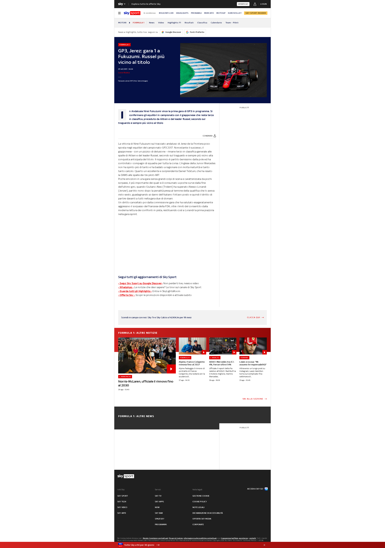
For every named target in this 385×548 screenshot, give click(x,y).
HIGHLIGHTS (182, 13)
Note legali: (197, 489)
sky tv (158, 496)
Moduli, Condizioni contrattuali (155, 538)
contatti (252, 538)
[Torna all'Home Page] (132, 13)
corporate (198, 524)
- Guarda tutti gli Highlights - (135, 291)
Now (157, 507)
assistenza (243, 538)
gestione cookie (200, 496)
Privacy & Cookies (176, 538)
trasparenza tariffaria (229, 538)
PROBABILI (196, 13)
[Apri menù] (119, 13)
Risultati (189, 23)
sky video (122, 507)
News (152, 23)
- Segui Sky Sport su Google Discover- (140, 283)
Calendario (216, 23)
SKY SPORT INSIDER (256, 13)
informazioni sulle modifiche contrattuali (200, 538)
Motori (122, 23)
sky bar (159, 513)
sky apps (159, 501)
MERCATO (209, 13)
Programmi (161, 524)
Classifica (202, 23)
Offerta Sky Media (201, 519)
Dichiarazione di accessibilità (207, 513)
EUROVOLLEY (235, 13)
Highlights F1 (174, 23)
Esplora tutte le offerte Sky (146, 4)
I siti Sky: (121, 489)
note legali (198, 507)
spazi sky (159, 519)
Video (161, 23)
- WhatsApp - (126, 287)
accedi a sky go (255, 489)
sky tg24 (121, 501)
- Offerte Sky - (126, 295)
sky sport (122, 496)
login (263, 4)
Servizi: (158, 489)
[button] (187, 545)
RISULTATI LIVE (166, 13)
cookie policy (199, 501)
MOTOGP (221, 13)
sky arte (121, 513)
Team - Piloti (232, 23)
